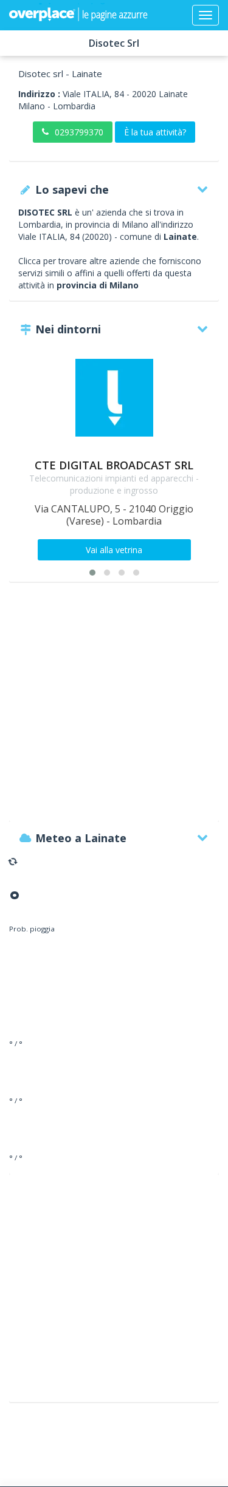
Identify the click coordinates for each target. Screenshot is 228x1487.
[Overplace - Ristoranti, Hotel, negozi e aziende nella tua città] (78, 15)
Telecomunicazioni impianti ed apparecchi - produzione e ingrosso (114, 484)
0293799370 (79, 132)
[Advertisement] (114, 708)
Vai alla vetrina (114, 550)
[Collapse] (205, 15)
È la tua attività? (155, 132)
